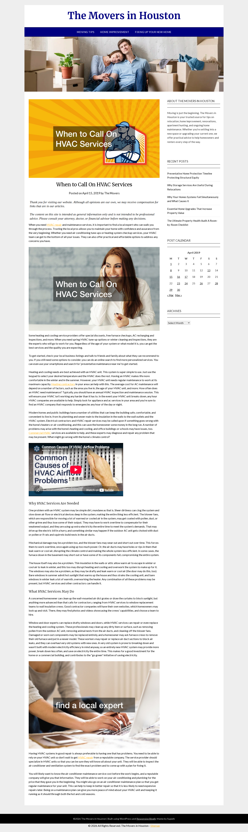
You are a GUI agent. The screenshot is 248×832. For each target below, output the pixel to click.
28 (216, 283)
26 (201, 283)
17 (186, 276)
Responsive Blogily (146, 818)
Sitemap (155, 825)
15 (170, 276)
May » (178, 295)
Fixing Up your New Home (153, 31)
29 (170, 289)
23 (178, 283)
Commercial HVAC (40, 432)
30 (178, 289)
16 (178, 276)
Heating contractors (63, 384)
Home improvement (114, 31)
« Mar (170, 295)
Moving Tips (85, 31)
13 (208, 270)
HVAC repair (54, 224)
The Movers (112, 193)
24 (186, 283)
